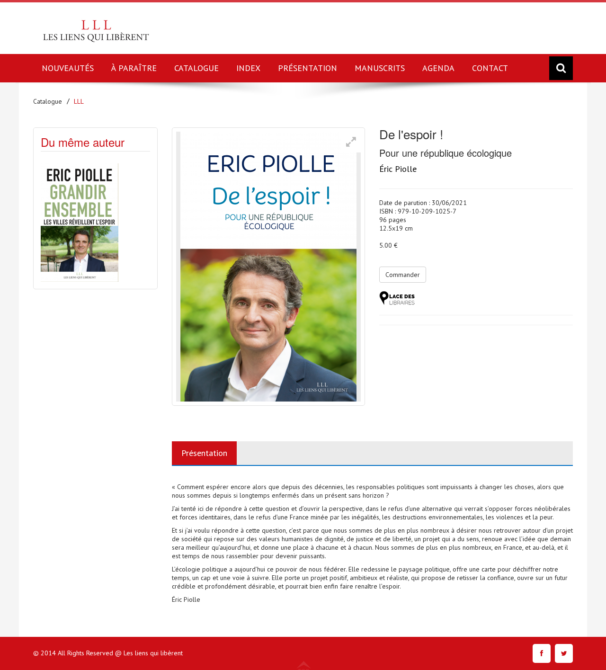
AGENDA (438, 68)
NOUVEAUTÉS (68, 68)
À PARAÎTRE (134, 68)
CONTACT (490, 68)
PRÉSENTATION (307, 68)
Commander (402, 274)
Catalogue (47, 101)
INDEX (248, 68)
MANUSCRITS (380, 68)
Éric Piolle (398, 168)
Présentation (204, 452)
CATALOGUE (196, 68)
